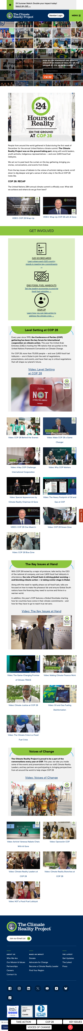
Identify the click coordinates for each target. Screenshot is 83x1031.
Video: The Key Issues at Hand (41, 611)
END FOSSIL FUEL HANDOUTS (41, 285)
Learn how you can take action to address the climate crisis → (41, 314)
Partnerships (12, 966)
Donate (32, 958)
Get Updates (68, 958)
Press (64, 966)
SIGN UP (41, 310)
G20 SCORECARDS (41, 258)
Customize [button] (6, 1027)
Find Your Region (36, 970)
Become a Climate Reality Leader (43, 966)
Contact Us (12, 974)
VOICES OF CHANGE (39, 1027)
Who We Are (12, 958)
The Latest (67, 962)
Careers (10, 970)
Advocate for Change (38, 962)
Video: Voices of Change (41, 778)
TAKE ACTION (23, 1022)
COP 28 (49, 1022)
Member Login (56, 15)
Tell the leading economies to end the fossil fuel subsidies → (41, 290)
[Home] (20, 16)
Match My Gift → (23, 6)
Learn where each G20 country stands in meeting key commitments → (41, 264)
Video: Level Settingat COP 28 (41, 371)
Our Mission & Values (16, 962)
